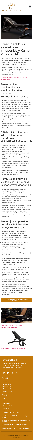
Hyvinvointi (6, 408)
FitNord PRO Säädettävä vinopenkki (13, 348)
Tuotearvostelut (7, 391)
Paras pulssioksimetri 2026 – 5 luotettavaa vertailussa (14, 425)
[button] (30, 6)
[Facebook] (4, 373)
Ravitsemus (6, 403)
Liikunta (5, 401)
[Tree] (17, 373)
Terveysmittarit (7, 405)
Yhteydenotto (7, 384)
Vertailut (5, 410)
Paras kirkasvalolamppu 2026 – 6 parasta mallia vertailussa (16, 421)
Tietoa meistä (7, 389)
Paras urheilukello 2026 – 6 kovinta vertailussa (15, 429)
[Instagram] (12, 373)
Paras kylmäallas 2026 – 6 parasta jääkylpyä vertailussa (15, 416)
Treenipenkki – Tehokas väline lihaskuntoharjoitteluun (11, 326)
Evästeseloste (7, 386)
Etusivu (5, 382)
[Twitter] (8, 373)
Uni (4, 398)
